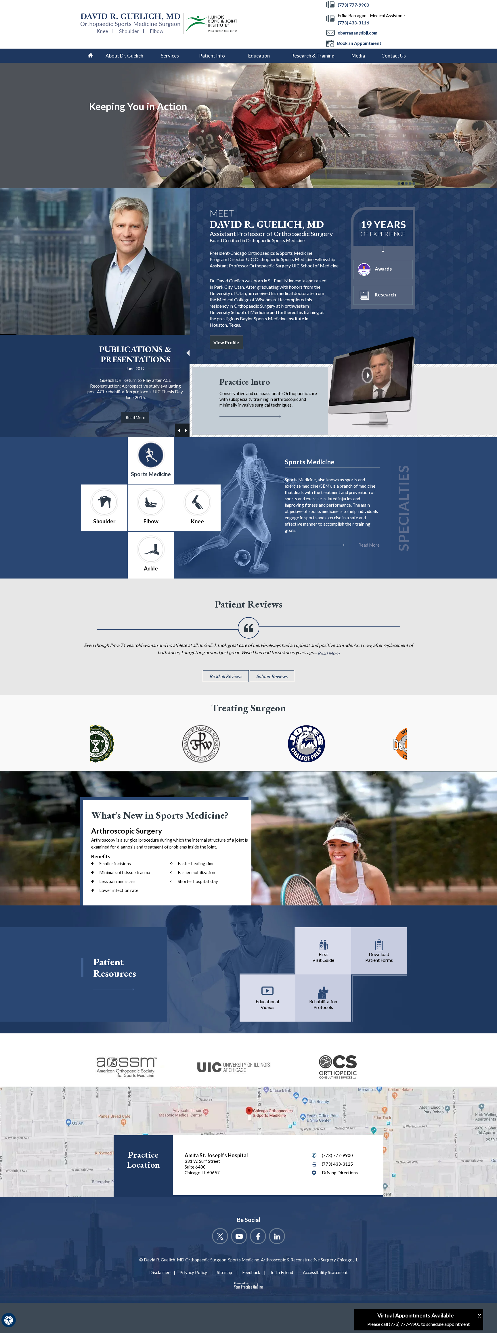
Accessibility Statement (325, 1272)
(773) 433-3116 (353, 22)
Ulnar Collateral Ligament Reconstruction (336, 490)
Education (259, 56)
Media (358, 56)
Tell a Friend (281, 1272)
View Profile (226, 342)
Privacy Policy (193, 1272)
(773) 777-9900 (353, 4)
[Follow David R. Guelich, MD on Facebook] (258, 1236)
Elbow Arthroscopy (314, 480)
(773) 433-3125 (337, 1164)
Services (170, 56)
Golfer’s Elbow (310, 508)
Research (385, 295)
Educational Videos (267, 1004)
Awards (383, 269)
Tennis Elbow (308, 499)
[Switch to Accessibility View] (8, 1320)
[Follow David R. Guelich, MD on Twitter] (220, 1236)
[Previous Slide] (186, 430)
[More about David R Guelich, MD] (131, 23)
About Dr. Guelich (124, 56)
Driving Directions (340, 1172)
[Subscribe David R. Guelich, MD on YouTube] (239, 1236)
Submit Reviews (272, 676)
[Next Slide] (179, 430)
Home (90, 56)
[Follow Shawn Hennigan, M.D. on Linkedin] (277, 1236)
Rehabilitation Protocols (323, 1004)
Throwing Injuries (313, 517)
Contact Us (393, 56)
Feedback (251, 1272)
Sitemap (224, 1272)
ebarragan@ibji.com (357, 32)
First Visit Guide (323, 957)
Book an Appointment (359, 43)
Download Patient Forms (379, 957)
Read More (135, 417)
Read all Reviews (225, 676)
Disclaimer (159, 1272)
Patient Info (212, 56)
